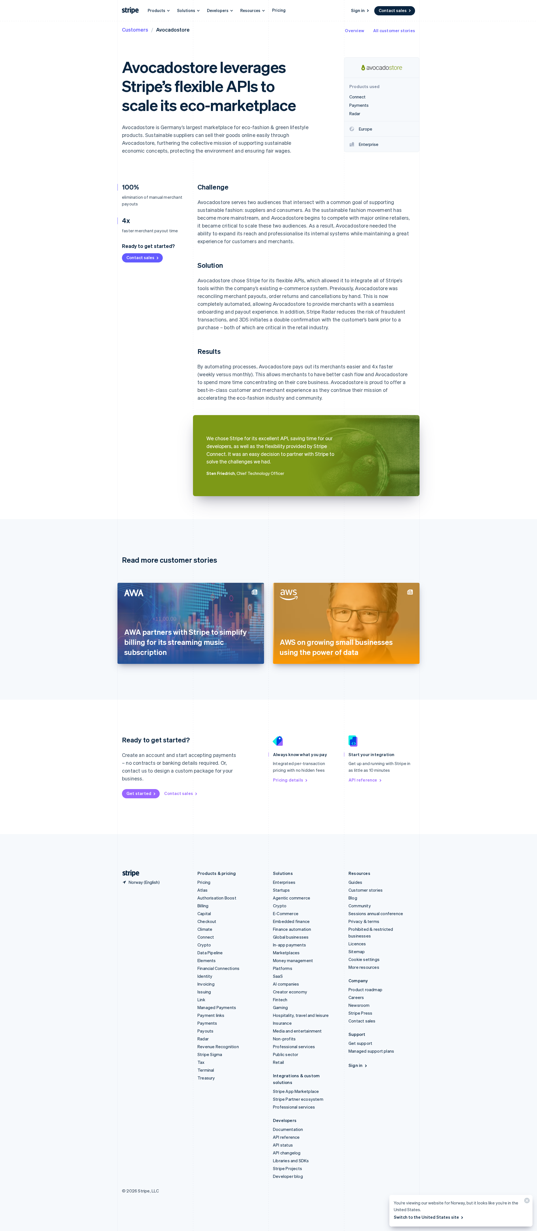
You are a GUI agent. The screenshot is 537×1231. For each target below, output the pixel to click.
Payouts (205, 1031)
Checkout (206, 921)
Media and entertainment (297, 1031)
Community (359, 905)
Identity (205, 976)
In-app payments (289, 945)
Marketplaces (286, 952)
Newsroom (359, 1005)
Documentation (288, 1129)
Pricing (279, 10)
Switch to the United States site (426, 1217)
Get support (360, 1043)
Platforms (282, 968)
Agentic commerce (291, 898)
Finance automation (292, 929)
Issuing (204, 992)
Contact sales (393, 10)
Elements (206, 960)
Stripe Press (360, 1013)
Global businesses (290, 937)
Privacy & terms (363, 921)
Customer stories (365, 890)
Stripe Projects (287, 1168)
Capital (204, 913)
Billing (202, 905)
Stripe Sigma (209, 1054)
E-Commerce (285, 913)
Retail (278, 1062)
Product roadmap (365, 989)
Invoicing (206, 984)
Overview (354, 30)
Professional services (294, 1046)
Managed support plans (371, 1051)
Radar (203, 1038)
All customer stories (394, 30)
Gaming (280, 1007)
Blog (352, 898)
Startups (281, 890)
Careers (356, 997)
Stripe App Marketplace (296, 1091)
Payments (207, 1023)
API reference (362, 780)
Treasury (206, 1078)
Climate (204, 929)
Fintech (280, 999)
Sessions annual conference (375, 913)
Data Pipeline (210, 952)
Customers (135, 29)
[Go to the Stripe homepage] (129, 873)
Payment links (211, 1015)
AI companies (286, 984)
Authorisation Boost (216, 898)
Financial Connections (218, 968)
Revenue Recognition (218, 1046)
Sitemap (356, 951)
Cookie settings (364, 959)
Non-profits (284, 1038)
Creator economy (290, 992)
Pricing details (288, 780)
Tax (201, 1062)
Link (201, 999)
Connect (205, 937)
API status (283, 1145)
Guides (355, 882)
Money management (293, 960)
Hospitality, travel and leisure (301, 1015)
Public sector (285, 1054)
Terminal (205, 1070)
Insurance (282, 1023)
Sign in (358, 10)
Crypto (204, 945)
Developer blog (288, 1176)
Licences (357, 943)
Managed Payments (216, 1007)
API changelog (287, 1153)
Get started (138, 793)
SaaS (278, 976)
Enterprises (284, 882)
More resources (363, 967)
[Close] (526, 1202)
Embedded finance (291, 921)
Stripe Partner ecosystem (298, 1099)
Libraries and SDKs (291, 1160)
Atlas (202, 890)
